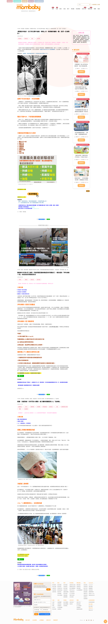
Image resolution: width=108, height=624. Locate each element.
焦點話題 (78, 604)
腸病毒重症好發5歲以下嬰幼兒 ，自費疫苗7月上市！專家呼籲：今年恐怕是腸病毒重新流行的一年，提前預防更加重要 (42, 382)
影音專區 (78, 8)
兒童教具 (59, 609)
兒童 (64, 8)
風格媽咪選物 (79, 609)
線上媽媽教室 (72, 588)
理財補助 (65, 595)
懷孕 (53, 8)
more (88, 191)
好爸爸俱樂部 (91, 602)
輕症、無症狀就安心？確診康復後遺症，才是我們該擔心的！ (33, 201)
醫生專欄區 (66, 604)
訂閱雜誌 (41, 620)
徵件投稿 (85, 590)
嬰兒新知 (59, 591)
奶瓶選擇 (87, 39)
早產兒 (20, 279)
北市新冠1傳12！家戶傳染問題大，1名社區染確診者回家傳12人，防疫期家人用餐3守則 (35, 249)
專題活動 (90, 8)
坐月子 (53, 607)
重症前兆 (26, 38)
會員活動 (78, 588)
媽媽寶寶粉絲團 (41, 219)
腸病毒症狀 (86, 35)
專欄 (95, 8)
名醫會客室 (72, 591)
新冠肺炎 (20, 38)
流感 (57, 406)
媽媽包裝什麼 (91, 595)
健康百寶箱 (66, 591)
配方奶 (77, 35)
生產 (57, 8)
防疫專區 (27, 28)
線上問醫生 (66, 602)
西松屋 (81, 35)
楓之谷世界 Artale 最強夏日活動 (59, 251)
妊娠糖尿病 (85, 40)
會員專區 (85, 598)
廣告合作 (48, 620)
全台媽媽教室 (79, 590)
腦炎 (32, 38)
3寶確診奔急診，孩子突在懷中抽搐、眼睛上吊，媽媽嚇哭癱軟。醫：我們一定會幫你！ (48, 28)
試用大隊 (84, 8)
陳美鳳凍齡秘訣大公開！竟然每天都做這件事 (60, 264)
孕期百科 (54, 588)
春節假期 (32, 406)
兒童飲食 (59, 605)
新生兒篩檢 (59, 595)
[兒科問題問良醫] (33, 194)
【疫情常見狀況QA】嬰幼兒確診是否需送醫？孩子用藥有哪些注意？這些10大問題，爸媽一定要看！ (38, 205)
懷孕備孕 (54, 584)
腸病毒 (26, 279)
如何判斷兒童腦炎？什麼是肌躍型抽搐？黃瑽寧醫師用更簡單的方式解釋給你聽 (60, 238)
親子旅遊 (65, 588)
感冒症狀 (51, 406)
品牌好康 (78, 586)
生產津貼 (54, 590)
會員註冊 (85, 595)
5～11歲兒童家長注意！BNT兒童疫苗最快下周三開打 (31, 202)
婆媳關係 (91, 588)
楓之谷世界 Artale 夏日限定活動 (24, 208)
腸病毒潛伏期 (84, 38)
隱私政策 (47, 611)
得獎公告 (85, 593)
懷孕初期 (54, 586)
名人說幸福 (72, 593)
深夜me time (91, 593)
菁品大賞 (91, 610)
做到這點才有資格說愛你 (23, 206)
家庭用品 (65, 586)
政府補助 (79, 36)
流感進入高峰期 (20, 421)
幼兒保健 (71, 596)
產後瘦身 (82, 39)
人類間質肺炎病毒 (64, 406)
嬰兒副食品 (59, 590)
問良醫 (72, 8)
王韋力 (26, 406)
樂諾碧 (78, 42)
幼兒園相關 (59, 607)
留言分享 (85, 588)
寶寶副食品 (84, 36)
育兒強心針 (59, 588)
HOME (18, 28)
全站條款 (35, 620)
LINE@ (48, 219)
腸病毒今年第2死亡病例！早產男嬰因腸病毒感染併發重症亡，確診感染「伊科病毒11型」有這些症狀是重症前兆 (53, 269)
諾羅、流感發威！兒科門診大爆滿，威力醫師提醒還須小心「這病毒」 (45, 398)
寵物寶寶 (65, 596)
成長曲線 (59, 593)
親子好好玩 (72, 590)
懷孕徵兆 (78, 38)
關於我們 (28, 620)
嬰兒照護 (26, 269)
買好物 (71, 604)
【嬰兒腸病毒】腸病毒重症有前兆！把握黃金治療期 (28, 385)
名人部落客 (79, 605)
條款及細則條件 (42, 611)
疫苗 (74, 35)
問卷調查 (85, 591)
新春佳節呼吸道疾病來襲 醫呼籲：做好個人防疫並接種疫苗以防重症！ (32, 564)
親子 (68, 8)
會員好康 (85, 586)
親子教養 (65, 584)
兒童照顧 (59, 602)
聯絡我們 (55, 620)
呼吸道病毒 (45, 406)
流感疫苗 (80, 40)
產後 (53, 604)
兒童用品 (59, 604)
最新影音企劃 (72, 584)
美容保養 (91, 590)
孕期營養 (75, 40)
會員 (99, 8)
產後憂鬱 (77, 39)
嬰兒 (61, 8)
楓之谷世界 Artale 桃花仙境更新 (27, 264)
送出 (48, 589)
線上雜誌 (91, 606)
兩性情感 (91, 586)
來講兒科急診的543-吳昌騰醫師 (47, 49)
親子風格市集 (84, 42)
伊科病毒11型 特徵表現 (21, 291)
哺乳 (53, 605)
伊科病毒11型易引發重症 (22, 289)
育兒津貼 (54, 609)
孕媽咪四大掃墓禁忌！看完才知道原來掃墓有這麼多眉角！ (43, 264)
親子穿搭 (65, 593)
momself (91, 584)
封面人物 (78, 602)
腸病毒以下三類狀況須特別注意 (23, 293)
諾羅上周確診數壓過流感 (22, 419)
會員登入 (85, 596)
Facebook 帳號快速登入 (45, 614)
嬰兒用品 (59, 586)
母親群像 (78, 607)
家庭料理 (65, 590)
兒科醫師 (38, 406)
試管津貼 (54, 591)
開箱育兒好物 (72, 586)
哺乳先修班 (72, 595)
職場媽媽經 (91, 591)
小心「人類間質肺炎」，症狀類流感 (24, 423)
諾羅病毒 (20, 406)
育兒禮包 (85, 584)
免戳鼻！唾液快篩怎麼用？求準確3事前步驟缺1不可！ (36, 53)
